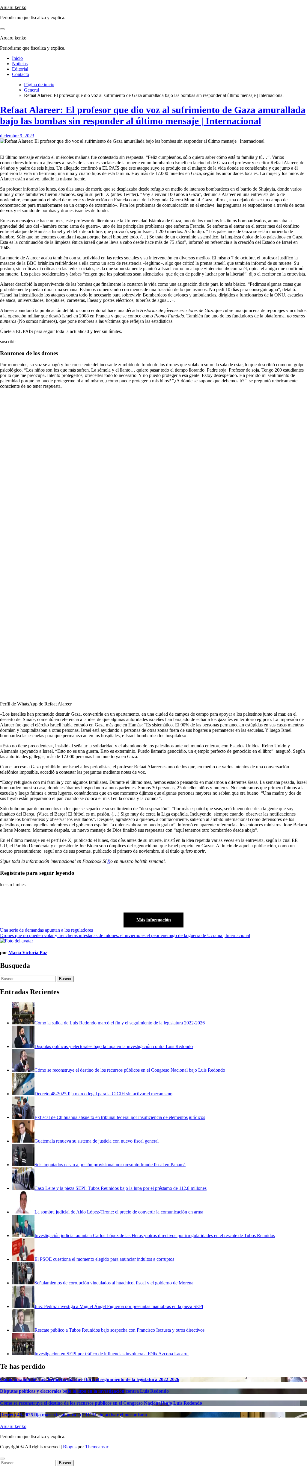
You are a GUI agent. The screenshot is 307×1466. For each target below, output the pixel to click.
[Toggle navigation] (2, 29)
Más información (153, 919)
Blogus (69, 1446)
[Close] (2, 1458)
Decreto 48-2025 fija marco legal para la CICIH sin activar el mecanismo (73, 1414)
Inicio (17, 58)
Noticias (20, 63)
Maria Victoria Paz (27, 952)
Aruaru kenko (13, 7)
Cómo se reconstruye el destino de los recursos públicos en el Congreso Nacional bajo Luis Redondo (101, 1403)
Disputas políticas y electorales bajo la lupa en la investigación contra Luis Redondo (84, 1391)
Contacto (20, 74)
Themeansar (96, 1446)
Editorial (20, 69)
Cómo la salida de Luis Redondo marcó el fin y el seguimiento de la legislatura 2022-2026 (89, 1379)
